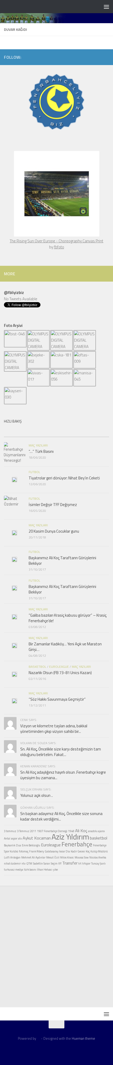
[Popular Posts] (43, 431)
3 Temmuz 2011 (26, 831)
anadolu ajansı (96, 831)
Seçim (54, 863)
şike (55, 869)
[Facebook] (89, 57)
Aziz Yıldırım (70, 836)
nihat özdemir (12, 863)
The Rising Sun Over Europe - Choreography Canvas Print (56, 241)
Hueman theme (83, 1038)
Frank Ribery (36, 851)
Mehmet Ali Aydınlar (33, 857)
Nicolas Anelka (97, 857)
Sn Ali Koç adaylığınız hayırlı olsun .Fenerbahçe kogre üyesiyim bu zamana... (63, 775)
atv (20, 838)
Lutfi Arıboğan (12, 857)
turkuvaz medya (13, 869)
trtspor (86, 863)
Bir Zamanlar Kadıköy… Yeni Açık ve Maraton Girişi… (65, 646)
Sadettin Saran (41, 863)
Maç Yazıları (38, 445)
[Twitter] (81, 57)
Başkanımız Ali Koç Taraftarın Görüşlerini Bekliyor (62, 560)
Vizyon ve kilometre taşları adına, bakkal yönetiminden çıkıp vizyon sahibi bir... (53, 728)
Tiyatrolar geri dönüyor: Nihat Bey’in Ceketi (64, 478)
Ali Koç (81, 830)
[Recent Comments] (69, 431)
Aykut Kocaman (37, 838)
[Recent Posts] (17, 431)
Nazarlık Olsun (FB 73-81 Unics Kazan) (60, 673)
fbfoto (59, 247)
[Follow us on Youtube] (106, 57)
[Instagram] (97, 57)
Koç (88, 851)
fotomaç (23, 851)
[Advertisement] (56, 947)
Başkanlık (9, 845)
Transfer (70, 863)
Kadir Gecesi (78, 851)
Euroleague (59, 666)
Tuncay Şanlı (98, 863)
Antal (7, 838)
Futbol (34, 471)
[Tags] (96, 431)
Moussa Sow (82, 857)
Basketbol (37, 666)
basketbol (98, 838)
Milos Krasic (67, 857)
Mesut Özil (52, 857)
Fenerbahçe (76, 844)
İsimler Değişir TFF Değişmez (53, 505)
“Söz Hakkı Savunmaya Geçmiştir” (57, 699)
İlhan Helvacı (44, 869)
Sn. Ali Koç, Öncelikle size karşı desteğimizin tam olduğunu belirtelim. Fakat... (60, 752)
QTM (29, 863)
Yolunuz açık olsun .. (36, 795)
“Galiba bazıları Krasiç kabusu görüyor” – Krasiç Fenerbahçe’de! (67, 618)
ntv (23, 863)
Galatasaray (51, 851)
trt (79, 863)
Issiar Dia (64, 851)
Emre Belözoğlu (31, 845)
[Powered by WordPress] (38, 1038)
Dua (18, 845)
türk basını (30, 869)
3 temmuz (10, 831)
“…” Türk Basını (41, 451)
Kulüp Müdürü (99, 851)
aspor (14, 838)
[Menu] (106, 6)
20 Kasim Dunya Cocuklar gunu (54, 531)
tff (59, 863)
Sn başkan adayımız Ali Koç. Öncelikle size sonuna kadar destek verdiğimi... (61, 816)
